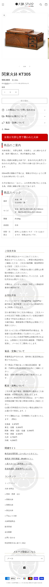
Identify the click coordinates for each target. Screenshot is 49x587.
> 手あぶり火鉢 (11, 516)
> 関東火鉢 (9, 499)
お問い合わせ (10, 538)
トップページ (10, 483)
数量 (3, 87)
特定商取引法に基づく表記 (15, 543)
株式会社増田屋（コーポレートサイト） (21, 454)
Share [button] (7, 129)
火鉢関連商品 (10, 521)
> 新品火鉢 (9, 510)
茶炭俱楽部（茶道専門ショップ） (19, 469)
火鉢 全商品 (9, 489)
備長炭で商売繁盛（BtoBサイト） (19, 459)
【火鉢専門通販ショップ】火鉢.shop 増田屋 (21, 582)
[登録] (41, 558)
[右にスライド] (29, 66)
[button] (3, 4)
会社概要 (8, 532)
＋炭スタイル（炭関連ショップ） (19, 464)
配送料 (6, 83)
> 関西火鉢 (9, 505)
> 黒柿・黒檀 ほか (12, 494)
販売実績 (8, 527)
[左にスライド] (19, 66)
